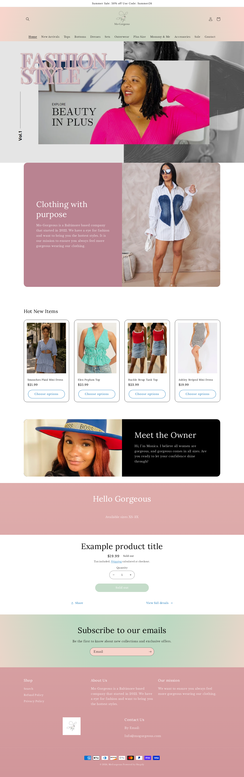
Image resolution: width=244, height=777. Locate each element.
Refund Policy (34, 695)
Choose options (46, 394)
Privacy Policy (34, 701)
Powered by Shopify (133, 764)
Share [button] (79, 603)
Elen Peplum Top (89, 379)
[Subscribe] (150, 652)
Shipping (116, 561)
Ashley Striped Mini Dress (196, 379)
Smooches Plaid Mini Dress (45, 379)
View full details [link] (157, 603)
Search (28, 688)
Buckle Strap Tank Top (143, 379)
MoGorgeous (115, 764)
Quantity (122, 567)
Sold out (122, 587)
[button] (28, 19)
